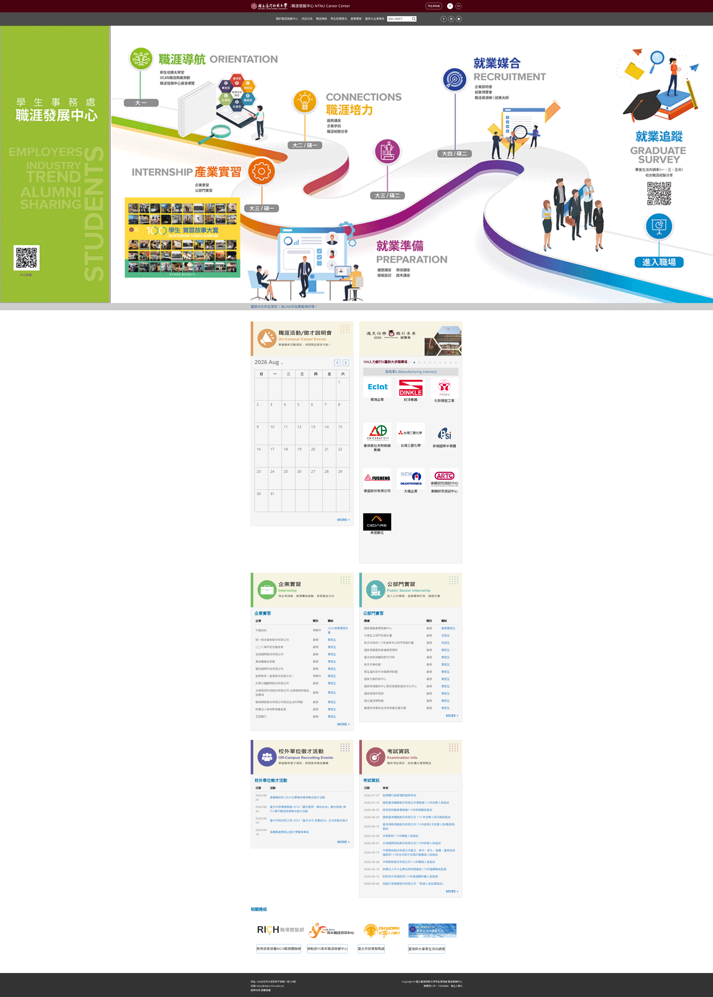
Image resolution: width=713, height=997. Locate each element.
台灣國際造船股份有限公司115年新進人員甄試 (412, 843)
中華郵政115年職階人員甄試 (400, 836)
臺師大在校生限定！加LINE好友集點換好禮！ (284, 306)
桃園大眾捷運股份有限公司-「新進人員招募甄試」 (414, 883)
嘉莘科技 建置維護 (261, 990)
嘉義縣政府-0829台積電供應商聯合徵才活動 (297, 797)
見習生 (445, 635)
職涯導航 (321, 18)
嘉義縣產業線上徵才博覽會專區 (289, 832)
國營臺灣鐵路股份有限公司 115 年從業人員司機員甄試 (416, 817)
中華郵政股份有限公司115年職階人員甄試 (409, 862)
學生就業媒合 (339, 18)
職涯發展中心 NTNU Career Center (321, 5)
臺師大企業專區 (375, 18)
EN (458, 6)
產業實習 (356, 18)
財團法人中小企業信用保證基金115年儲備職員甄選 (414, 869)
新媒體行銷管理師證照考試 (399, 795)
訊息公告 (307, 18)
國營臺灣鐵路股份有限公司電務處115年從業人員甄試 (416, 802)
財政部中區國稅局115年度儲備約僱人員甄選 (410, 876)
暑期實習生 (448, 628)
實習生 (332, 640)
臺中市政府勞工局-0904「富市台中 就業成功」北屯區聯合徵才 (309, 820)
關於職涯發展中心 (287, 18)
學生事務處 (434, 6)
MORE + (343, 520)
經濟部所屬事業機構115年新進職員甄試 (407, 810)
